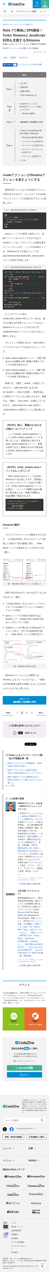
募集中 (22, 839)
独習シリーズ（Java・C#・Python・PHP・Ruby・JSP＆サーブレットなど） (30, 928)
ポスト (31, 744)
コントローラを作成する (32, 141)
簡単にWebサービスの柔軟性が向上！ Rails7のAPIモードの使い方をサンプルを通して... (24, 779)
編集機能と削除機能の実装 (31, 121)
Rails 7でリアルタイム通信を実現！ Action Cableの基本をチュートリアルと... (25, 771)
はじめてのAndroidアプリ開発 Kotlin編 (30, 951)
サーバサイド (23, 57)
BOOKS (33, 1160)
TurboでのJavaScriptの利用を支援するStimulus (31, 132)
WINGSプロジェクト (28, 813)
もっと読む (10, 785)
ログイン (26, 1075)
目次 (24, 74)
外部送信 (14, 1252)
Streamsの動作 (28, 113)
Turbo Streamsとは (28, 95)
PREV (8, 713)
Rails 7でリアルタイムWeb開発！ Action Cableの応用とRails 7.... (24, 764)
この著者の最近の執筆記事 (29, 883)
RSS (34, 845)
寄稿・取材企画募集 (13, 1136)
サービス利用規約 (17, 1242)
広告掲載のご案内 (36, 1136)
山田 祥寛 (30, 48)
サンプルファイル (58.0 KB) (30, 64)
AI (12, 11)
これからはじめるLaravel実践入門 (30, 948)
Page (9, 89)
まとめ (23, 160)
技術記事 (13, 57)
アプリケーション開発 (26, 11)
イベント (7, 1160)
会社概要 (14, 1238)
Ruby (5, 57)
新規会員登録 (25, 1068)
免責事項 (14, 1234)
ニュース (7, 1148)
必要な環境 (25, 91)
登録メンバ (36, 833)
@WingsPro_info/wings (28, 850)
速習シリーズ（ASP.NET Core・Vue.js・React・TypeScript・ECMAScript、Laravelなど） (30, 938)
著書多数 (27, 955)
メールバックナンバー (26, 1061)
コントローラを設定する (32, 145)
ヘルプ (13, 1223)
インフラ (43, 11)
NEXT (41, 713)
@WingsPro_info (25, 847)
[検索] (5, 11)
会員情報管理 (16, 1230)
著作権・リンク (17, 1226)
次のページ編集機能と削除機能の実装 (24, 700)
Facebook (34, 853)
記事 (23, 845)
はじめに (24, 83)
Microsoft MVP (24, 912)
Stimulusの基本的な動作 (32, 137)
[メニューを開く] (4, 4)
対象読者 (24, 87)
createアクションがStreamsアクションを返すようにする (31, 106)
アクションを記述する (31, 156)
